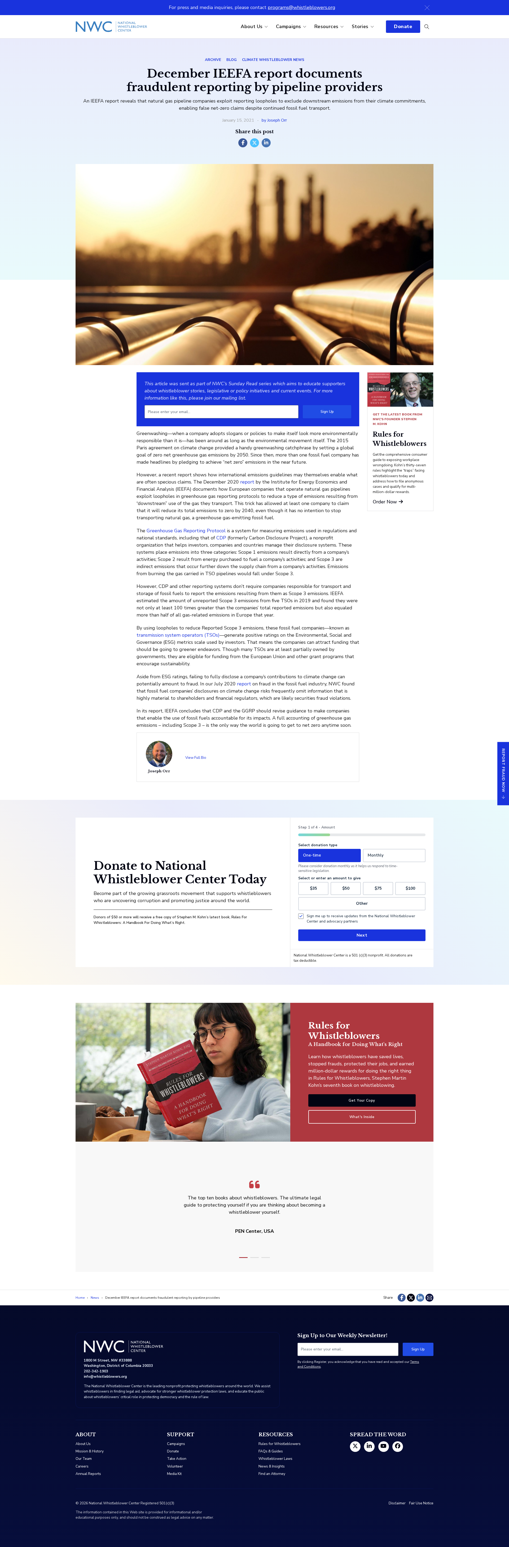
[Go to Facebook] (397, 1446)
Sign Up (327, 411)
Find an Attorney (271, 1473)
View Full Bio (195, 757)
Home (80, 1298)
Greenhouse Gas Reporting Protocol (186, 531)
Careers (82, 1466)
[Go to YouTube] (383, 1446)
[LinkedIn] (266, 142)
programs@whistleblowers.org (301, 7)
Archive (213, 59)
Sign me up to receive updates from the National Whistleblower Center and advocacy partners (361, 919)
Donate (403, 26)
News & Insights (271, 1466)
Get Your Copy (362, 1100)
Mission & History (90, 1451)
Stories (360, 26)
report (247, 482)
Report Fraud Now (503, 770)
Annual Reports (88, 1473)
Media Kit (174, 1473)
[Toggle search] (426, 26)
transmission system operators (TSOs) (178, 635)
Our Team (84, 1458)
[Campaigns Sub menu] (304, 26)
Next (362, 935)
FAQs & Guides (270, 1451)
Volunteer (175, 1466)
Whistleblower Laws (275, 1458)
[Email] (429, 1298)
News (95, 1298)
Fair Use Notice (421, 1503)
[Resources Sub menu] (342, 26)
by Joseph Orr (274, 120)
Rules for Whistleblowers (279, 1443)
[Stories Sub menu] (372, 26)
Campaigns (288, 26)
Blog (231, 59)
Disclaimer (397, 1503)
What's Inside (362, 1116)
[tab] (243, 1257)
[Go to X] (355, 1446)
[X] (254, 142)
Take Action (176, 1458)
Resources (326, 26)
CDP (221, 538)
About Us (251, 26)
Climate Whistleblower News (273, 59)
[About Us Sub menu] (266, 26)
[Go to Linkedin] (369, 1446)
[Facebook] (242, 142)
